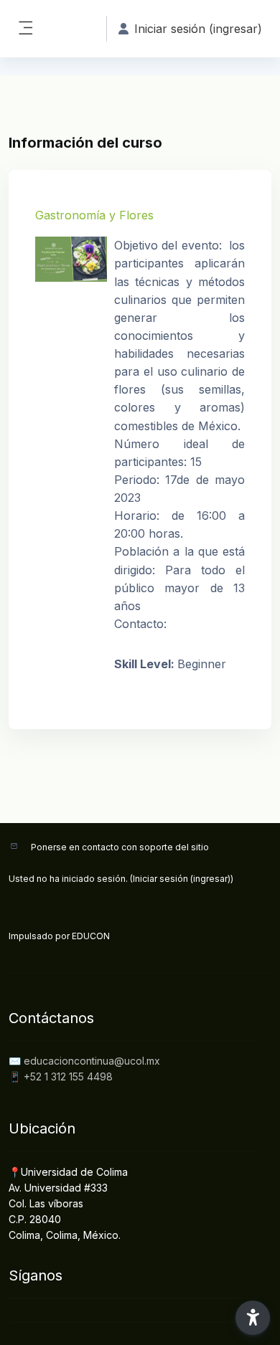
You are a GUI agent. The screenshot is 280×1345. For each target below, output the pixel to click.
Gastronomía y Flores (94, 215)
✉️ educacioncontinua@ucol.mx (84, 1061)
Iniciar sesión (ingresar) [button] (198, 29)
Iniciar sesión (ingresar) (181, 878)
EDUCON (91, 936)
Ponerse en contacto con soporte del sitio (120, 847)
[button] (252, 1318)
